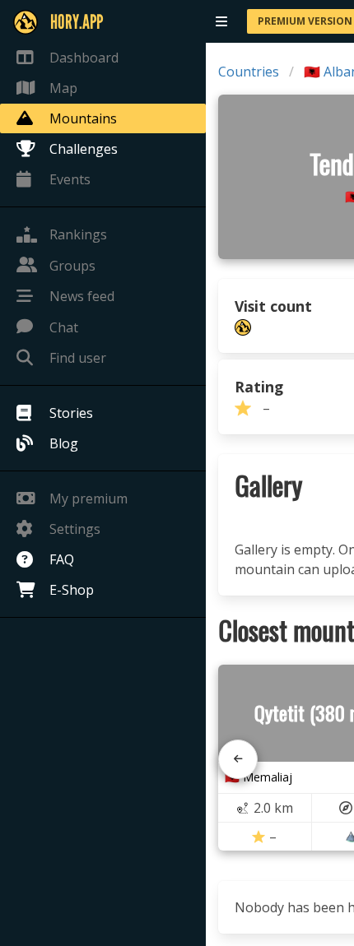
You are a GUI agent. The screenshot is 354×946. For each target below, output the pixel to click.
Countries (248, 72)
